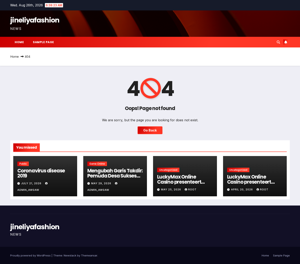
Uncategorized (168, 169)
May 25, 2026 (171, 189)
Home (19, 42)
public (23, 163)
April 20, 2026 (242, 189)
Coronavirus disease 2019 (41, 173)
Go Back (150, 130)
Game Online (97, 163)
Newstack (70, 255)
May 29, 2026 (101, 183)
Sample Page (43, 42)
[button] (278, 42)
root (192, 189)
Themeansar (89, 255)
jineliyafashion (34, 20)
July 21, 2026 (31, 183)
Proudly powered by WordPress (30, 255)
